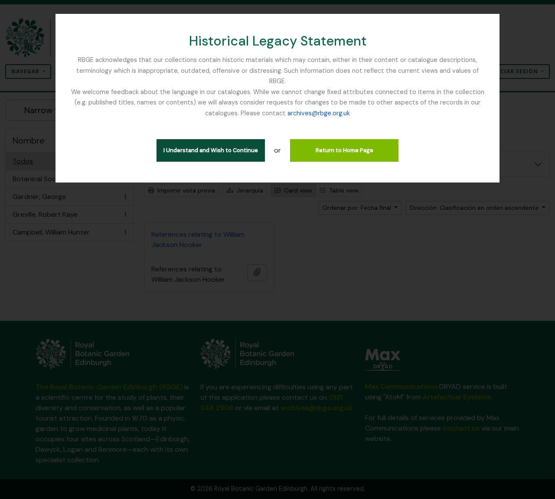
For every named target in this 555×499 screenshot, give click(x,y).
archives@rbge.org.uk (318, 113)
